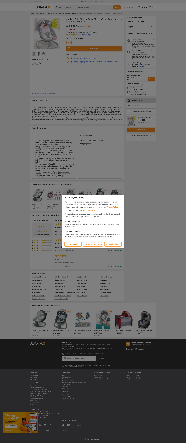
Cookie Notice (89, 210)
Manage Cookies (73, 244)
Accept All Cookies (112, 244)
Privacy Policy (112, 207)
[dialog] (93, 221)
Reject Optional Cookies (93, 244)
